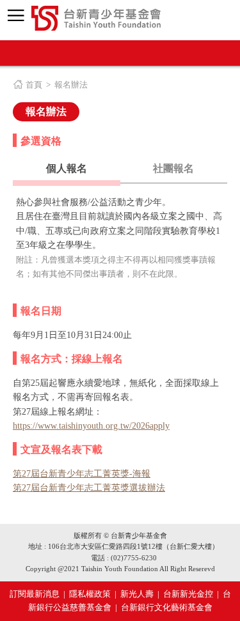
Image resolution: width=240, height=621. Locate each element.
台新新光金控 (188, 594)
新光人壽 (137, 594)
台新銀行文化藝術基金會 (166, 607)
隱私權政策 (90, 594)
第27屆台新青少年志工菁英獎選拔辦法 (89, 488)
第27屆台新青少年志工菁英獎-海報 (81, 474)
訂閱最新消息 (35, 594)
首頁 (34, 84)
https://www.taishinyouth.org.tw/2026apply (91, 426)
